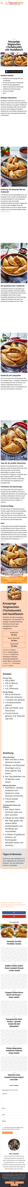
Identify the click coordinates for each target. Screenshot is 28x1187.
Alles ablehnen (19, 1182)
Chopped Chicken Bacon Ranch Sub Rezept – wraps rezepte (14, 994)
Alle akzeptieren (10, 1182)
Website (4, 1121)
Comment (4, 1093)
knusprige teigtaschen (8, 905)
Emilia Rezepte (5, 211)
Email (4, 1114)
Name (4, 1108)
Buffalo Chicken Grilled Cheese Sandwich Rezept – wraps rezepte (14, 968)
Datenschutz (14, 1184)
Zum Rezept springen (15, 72)
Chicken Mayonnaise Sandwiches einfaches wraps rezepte (14, 1050)
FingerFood (5, 903)
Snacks (14, 39)
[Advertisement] (14, 22)
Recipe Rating (5, 1090)
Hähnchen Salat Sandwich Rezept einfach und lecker (14, 1077)
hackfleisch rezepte (15, 903)
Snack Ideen (9, 907)
